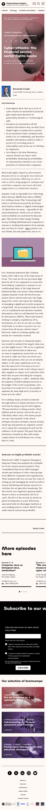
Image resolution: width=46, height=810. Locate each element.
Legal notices (23, 791)
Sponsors (23, 784)
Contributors (23, 787)
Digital (41, 10)
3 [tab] (23, 591)
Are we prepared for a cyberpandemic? (28, 18)
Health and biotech (27, 10)
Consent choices (23, 798)
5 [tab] (26, 591)
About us (23, 780)
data (27, 228)
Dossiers (10, 18)
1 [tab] (19, 591)
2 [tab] (21, 591)
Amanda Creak (21, 88)
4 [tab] (24, 591)
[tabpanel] (19, 574)
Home (5, 18)
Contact (23, 794)
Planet (4, 10)
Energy (13, 10)
